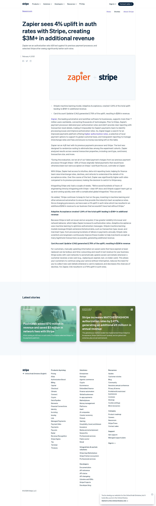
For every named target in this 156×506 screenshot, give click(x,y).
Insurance (83, 427)
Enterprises (84, 373)
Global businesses (86, 394)
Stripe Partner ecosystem (89, 456)
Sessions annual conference (118, 385)
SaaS (81, 409)
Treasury (54, 448)
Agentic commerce (87, 379)
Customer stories (114, 376)
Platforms (83, 406)
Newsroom (27, 11)
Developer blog (85, 485)
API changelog (85, 476)
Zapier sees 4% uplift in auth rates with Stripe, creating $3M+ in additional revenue (59, 31)
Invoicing (54, 412)
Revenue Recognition (59, 436)
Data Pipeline (56, 400)
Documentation (85, 467)
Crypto (53, 397)
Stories (117, 12)
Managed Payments (58, 421)
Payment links (56, 424)
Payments (55, 427)
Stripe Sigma (55, 439)
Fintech (82, 418)
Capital (53, 385)
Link (52, 418)
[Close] (151, 495)
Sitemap (111, 400)
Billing (53, 382)
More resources (114, 406)
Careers (111, 417)
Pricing (81, 4)
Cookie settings (114, 403)
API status (83, 473)
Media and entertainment (89, 430)
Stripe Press (112, 423)
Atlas (53, 376)
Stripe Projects (85, 482)
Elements (54, 403)
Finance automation (87, 391)
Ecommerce (84, 385)
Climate (54, 391)
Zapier (54, 119)
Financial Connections (59, 406)
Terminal (54, 445)
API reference (85, 470)
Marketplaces (85, 400)
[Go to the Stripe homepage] (25, 370)
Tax (52, 442)
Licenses (111, 397)
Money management (87, 403)
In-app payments (86, 397)
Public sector (84, 439)
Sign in (112, 4)
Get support (112, 435)
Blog (110, 379)
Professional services (88, 436)
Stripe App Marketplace (88, 453)
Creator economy (86, 415)
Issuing (53, 415)
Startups (83, 376)
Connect (54, 394)
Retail (82, 442)
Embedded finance (87, 388)
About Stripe (129, 12)
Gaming (82, 421)
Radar (53, 433)
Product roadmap (114, 414)
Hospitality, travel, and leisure (90, 424)
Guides (111, 373)
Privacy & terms (114, 388)
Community (112, 382)
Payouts (54, 430)
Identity (54, 409)
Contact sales (125, 4)
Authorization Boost (58, 379)
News (109, 12)
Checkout (54, 388)
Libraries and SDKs (86, 479)
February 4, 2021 (28, 56)
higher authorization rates (96, 134)
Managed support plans (117, 438)
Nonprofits (84, 433)
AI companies (85, 412)
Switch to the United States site (114, 501)
